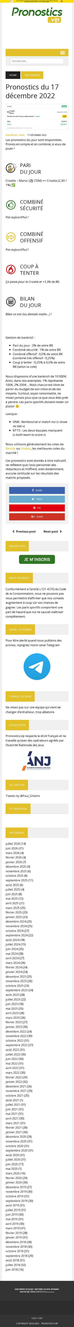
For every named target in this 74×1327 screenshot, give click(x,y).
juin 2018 (12, 1270)
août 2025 (12, 885)
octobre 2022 (14, 1041)
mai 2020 (12, 1169)
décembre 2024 (16, 921)
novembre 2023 (16, 981)
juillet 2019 (13, 1210)
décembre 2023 (16, 977)
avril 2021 (12, 1118)
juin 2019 (12, 1214)
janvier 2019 (14, 1237)
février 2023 (14, 1022)
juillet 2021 (13, 1105)
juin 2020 (12, 1164)
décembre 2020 (16, 1137)
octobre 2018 (14, 1251)
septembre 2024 (16, 935)
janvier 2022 (14, 1082)
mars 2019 (13, 1228)
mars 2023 (13, 1018)
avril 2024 (12, 958)
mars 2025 (13, 908)
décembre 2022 (16, 1031)
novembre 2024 (16, 926)
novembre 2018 (16, 1247)
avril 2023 (12, 1013)
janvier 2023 (14, 1027)
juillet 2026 (13, 844)
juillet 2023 (13, 999)
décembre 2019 (16, 1187)
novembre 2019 (16, 1192)
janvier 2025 (14, 917)
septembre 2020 (16, 1150)
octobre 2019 (14, 1196)
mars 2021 (13, 1123)
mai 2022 (12, 1063)
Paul (22, 135)
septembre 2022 (16, 1045)
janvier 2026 (14, 862)
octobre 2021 (14, 1095)
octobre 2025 (14, 876)
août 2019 (12, 1205)
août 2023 (12, 995)
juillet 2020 (13, 1160)
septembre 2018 (16, 1256)
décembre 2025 (16, 867)
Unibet (26, 448)
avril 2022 (12, 1068)
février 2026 (14, 857)
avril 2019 (12, 1224)
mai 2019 (12, 1219)
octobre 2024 (14, 931)
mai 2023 (12, 1009)
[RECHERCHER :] (37, 61)
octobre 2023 (14, 986)
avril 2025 (12, 903)
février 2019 (14, 1233)
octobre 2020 (14, 1146)
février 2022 (14, 1077)
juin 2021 (12, 1109)
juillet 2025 (13, 889)
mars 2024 (13, 963)
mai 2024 (12, 954)
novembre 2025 (16, 871)
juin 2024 (12, 949)
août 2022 (12, 1050)
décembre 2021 (16, 1086)
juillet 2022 (13, 1054)
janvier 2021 (14, 1132)
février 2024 (14, 967)
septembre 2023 (16, 990)
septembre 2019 (16, 1201)
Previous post (26, 531)
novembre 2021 (16, 1091)
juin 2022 (12, 1059)
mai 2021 (12, 1114)
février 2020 (14, 1178)
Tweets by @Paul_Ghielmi (23, 796)
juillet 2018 (13, 1265)
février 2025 (14, 912)
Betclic (11, 448)
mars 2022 (13, 1073)
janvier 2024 (14, 972)
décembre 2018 (16, 1242)
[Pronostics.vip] (37, 15)
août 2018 (12, 1260)
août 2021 (12, 1100)
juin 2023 (12, 1004)
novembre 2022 (16, 1036)
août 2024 (12, 940)
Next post (51, 531)
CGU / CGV (37, 1318)
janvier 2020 (14, 1182)
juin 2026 (12, 848)
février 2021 (14, 1128)
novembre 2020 (16, 1141)
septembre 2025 (16, 880)
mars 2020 (13, 1173)
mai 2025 (12, 899)
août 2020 (12, 1155)
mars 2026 (13, 853)
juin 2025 (12, 894)
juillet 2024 (13, 944)
